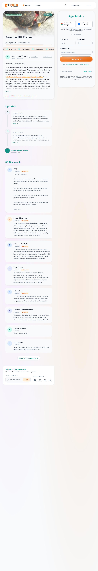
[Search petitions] (65, 5)
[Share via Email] (50, 380)
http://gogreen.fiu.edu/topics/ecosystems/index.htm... (24, 77)
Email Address (65, 48)
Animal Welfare (11, 96)
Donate (27, 5)
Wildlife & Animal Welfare (14, 14)
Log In (89, 5)
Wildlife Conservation (25, 96)
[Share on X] (40, 380)
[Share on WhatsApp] (45, 380)
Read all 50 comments (28, 358)
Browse (38, 5)
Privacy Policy (86, 76)
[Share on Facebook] (35, 380)
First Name (64, 39)
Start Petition (76, 5)
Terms (77, 76)
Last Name (81, 39)
